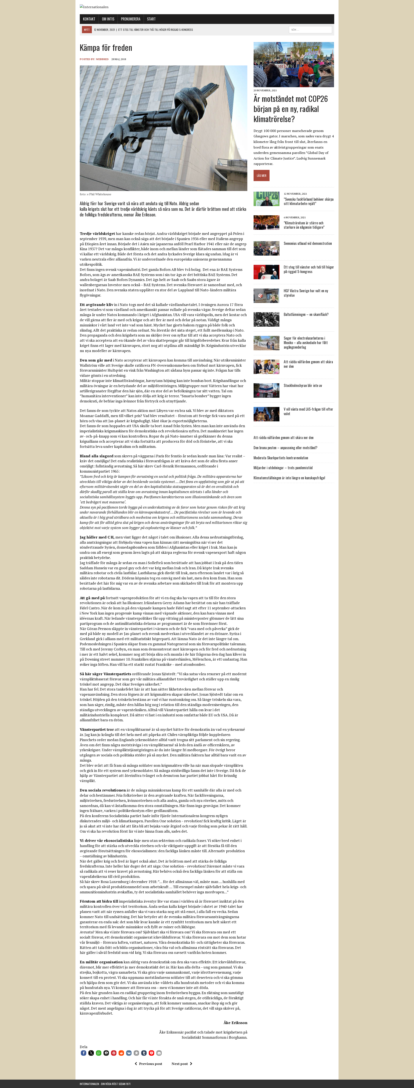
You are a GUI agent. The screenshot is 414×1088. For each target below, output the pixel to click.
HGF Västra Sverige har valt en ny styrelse (306, 293)
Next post (180, 1063)
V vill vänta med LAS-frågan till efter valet (308, 411)
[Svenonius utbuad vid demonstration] (266, 252)
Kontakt (89, 19)
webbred (102, 59)
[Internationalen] (207, 7)
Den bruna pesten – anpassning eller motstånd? (285, 447)
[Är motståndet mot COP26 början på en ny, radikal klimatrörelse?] (294, 84)
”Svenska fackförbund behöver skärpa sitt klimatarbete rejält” (309, 201)
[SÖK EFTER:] (310, 29)
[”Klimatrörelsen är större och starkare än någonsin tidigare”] (266, 227)
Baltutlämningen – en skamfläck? (306, 314)
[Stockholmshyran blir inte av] (266, 395)
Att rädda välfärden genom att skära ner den (308, 364)
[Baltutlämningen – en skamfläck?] (266, 323)
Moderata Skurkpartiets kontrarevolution (281, 457)
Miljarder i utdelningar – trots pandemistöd (283, 467)
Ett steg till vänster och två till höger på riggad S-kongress (309, 269)
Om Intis (108, 19)
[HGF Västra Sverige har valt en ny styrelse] (266, 300)
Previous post (150, 1063)
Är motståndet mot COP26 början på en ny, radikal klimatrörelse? (291, 108)
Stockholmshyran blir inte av (303, 385)
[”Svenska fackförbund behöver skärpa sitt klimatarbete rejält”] (266, 203)
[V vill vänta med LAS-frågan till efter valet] (266, 418)
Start (151, 19)
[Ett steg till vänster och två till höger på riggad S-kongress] (266, 276)
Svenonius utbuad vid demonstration (308, 243)
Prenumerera (130, 19)
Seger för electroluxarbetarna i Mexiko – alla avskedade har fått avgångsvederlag (306, 342)
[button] (83, 1053)
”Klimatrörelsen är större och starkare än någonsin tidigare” (304, 225)
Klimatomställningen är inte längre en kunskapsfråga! (289, 477)
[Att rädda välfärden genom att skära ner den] (266, 371)
